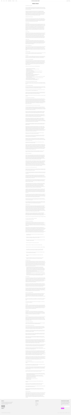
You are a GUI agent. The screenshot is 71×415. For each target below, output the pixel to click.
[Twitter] (1, 408)
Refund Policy (36, 404)
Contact (36, 405)
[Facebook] (2, 408)
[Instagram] (3, 408)
